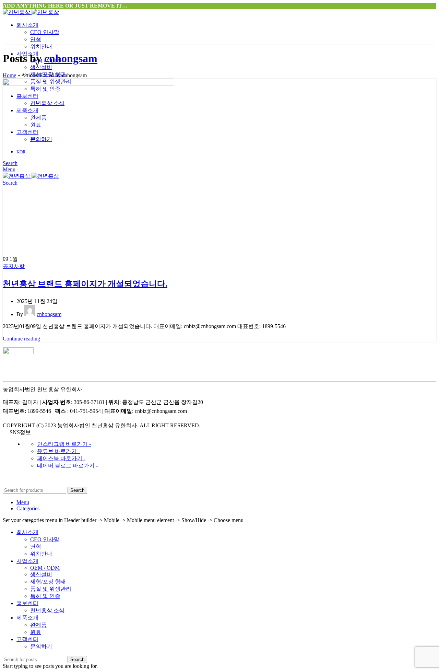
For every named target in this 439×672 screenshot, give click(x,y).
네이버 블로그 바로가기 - (67, 465)
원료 (35, 632)
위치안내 (41, 46)
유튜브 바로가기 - (58, 451)
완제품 (38, 625)
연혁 (35, 39)
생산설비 (41, 67)
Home (9, 75)
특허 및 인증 (45, 596)
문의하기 (41, 646)
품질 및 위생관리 (50, 589)
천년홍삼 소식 (47, 610)
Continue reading (21, 338)
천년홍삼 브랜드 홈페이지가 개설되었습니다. (85, 283)
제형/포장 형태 (48, 581)
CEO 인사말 (44, 32)
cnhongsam (70, 58)
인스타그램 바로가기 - (64, 444)
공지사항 (14, 266)
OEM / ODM (45, 568)
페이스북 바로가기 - (61, 458)
